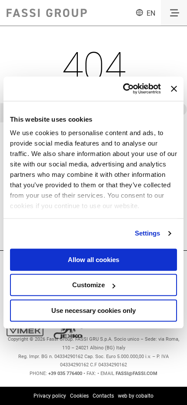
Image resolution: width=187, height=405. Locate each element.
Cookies (79, 396)
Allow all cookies (93, 259)
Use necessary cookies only (93, 310)
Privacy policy (49, 396)
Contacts (103, 396)
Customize (88, 285)
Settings (147, 233)
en (151, 13)
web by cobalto (136, 396)
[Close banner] (174, 89)
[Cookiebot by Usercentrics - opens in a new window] (123, 88)
